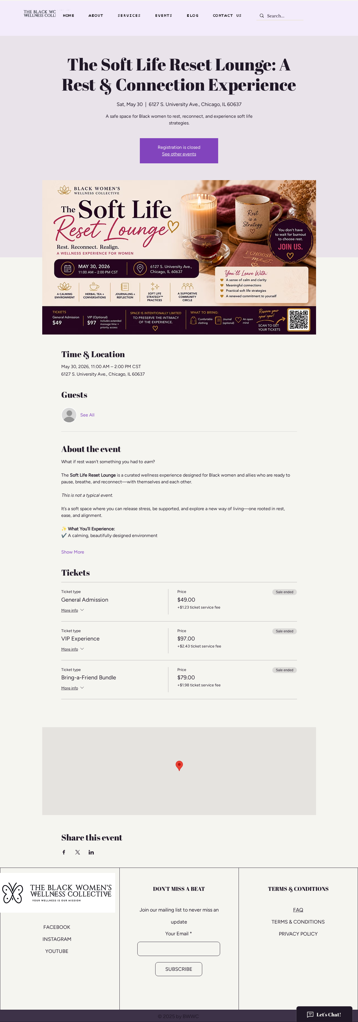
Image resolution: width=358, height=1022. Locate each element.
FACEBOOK (56, 927)
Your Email (177, 933)
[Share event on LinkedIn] (91, 852)
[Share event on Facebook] (64, 852)
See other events (179, 154)
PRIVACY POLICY (298, 934)
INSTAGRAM (57, 939)
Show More (72, 552)
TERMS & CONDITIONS (298, 922)
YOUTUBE (57, 951)
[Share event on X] (77, 852)
